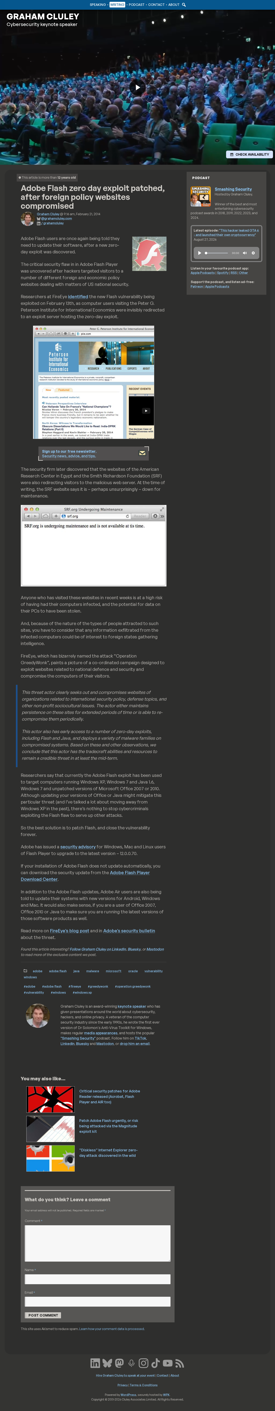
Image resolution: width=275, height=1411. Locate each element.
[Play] (200, 253)
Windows (30, 977)
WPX (166, 1394)
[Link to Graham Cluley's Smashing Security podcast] (131, 1363)
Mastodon (155, 949)
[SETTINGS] (253, 253)
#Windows (58, 992)
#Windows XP (82, 992)
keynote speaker (132, 1006)
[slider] (216, 253)
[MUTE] (245, 253)
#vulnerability (34, 992)
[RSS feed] (180, 1363)
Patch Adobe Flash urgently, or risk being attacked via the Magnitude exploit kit (108, 1126)
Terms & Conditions (144, 1385)
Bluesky (134, 949)
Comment (33, 1221)
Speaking (98, 5)
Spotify (222, 273)
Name (30, 1270)
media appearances (101, 1033)
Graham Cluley (23, 5)
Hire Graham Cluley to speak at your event (125, 1375)
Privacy (123, 1385)
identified (78, 296)
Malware (92, 971)
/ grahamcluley (52, 223)
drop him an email (135, 1043)
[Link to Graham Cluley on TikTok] (155, 1363)
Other (243, 273)
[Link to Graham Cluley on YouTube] (168, 1363)
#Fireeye (74, 986)
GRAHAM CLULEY (43, 16)
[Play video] (137, 87)
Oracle (133, 971)
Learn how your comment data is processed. (112, 1329)
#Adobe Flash (52, 986)
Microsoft (113, 971)
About (174, 5)
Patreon (197, 286)
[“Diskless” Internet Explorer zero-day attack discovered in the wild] (50, 1158)
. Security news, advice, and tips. (69, 453)
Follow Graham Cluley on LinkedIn (98, 949)
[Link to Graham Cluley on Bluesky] (107, 1363)
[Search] (183, 5)
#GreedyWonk (98, 986)
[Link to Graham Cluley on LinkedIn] (95, 1363)
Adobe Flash (58, 971)
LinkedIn (67, 1043)
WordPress (128, 1394)
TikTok (140, 1038)
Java (76, 971)
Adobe (37, 971)
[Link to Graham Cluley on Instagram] (143, 1363)
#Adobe (29, 986)
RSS (234, 273)
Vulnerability (154, 971)
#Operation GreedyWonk (133, 986)
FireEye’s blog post (69, 930)
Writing (117, 5)
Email (30, 1292)
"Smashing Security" (78, 1038)
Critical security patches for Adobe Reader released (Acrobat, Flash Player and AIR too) (109, 1096)
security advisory (78, 846)
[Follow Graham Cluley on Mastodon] (119, 1363)
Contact (156, 5)
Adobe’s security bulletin (129, 930)
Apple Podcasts (203, 273)
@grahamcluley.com (56, 218)
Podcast (137, 5)
